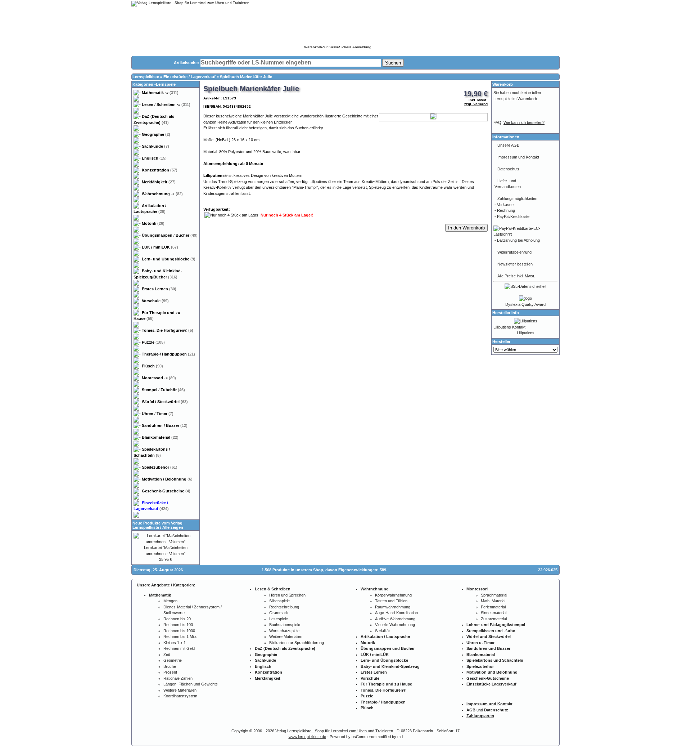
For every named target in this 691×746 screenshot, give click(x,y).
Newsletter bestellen (515, 264)
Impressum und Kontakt (518, 157)
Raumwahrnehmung (392, 607)
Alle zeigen (172, 527)
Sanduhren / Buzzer (165, 425)
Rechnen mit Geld (179, 648)
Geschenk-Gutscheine (166, 491)
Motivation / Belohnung (167, 479)
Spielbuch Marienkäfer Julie (246, 77)
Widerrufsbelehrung (514, 252)
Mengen (170, 601)
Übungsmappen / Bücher (170, 235)
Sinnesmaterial (493, 613)
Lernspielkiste (145, 77)
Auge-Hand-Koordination (396, 613)
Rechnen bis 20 (177, 619)
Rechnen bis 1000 (179, 631)
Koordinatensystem (180, 696)
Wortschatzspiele (284, 631)
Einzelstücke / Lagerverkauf (189, 77)
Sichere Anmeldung (355, 47)
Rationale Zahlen (178, 678)
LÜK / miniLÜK (160, 247)
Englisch (154, 158)
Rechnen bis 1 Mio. (180, 636)
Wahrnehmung (162, 194)
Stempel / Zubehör (163, 390)
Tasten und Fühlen (391, 601)
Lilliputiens (525, 333)
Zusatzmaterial (494, 619)
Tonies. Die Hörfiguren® (167, 330)
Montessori (159, 378)
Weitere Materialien (180, 690)
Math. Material (493, 601)
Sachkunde (155, 146)
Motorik (153, 223)
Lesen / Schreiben (166, 104)
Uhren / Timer (157, 413)
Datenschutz (508, 169)
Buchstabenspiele (284, 624)
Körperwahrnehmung (393, 595)
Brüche (169, 666)
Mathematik (160, 92)
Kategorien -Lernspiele (154, 84)
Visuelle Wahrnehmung (395, 624)
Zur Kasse (330, 47)
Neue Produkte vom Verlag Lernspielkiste (157, 525)
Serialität (382, 631)
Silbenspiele (279, 601)
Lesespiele (278, 619)
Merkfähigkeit (159, 182)
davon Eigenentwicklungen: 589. (356, 570)
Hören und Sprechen (287, 595)
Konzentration (159, 170)
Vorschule (155, 301)
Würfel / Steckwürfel (165, 401)
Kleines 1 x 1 (174, 642)
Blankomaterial (160, 437)
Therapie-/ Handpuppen (168, 354)
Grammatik (279, 613)
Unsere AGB (508, 145)
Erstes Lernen (159, 289)
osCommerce (363, 736)
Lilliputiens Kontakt (509, 327)
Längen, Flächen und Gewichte (190, 684)
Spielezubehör (159, 467)
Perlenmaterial (493, 607)
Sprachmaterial (494, 595)
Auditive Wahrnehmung (395, 619)
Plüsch (152, 366)
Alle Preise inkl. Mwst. (516, 276)
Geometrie (172, 660)
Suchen (393, 63)
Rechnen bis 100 (178, 624)
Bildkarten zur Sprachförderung (296, 642)
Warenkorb (313, 47)
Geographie (156, 134)
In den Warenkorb (466, 228)
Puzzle (153, 342)
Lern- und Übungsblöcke (168, 259)
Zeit (166, 654)
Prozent (170, 672)
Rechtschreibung (284, 607)
